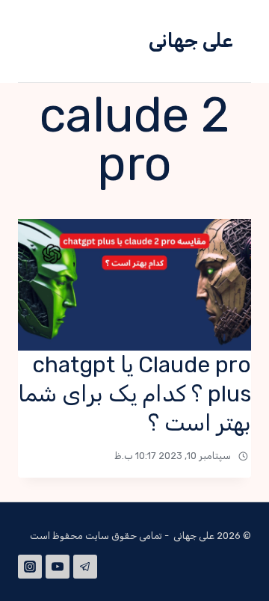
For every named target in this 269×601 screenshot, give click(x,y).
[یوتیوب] (57, 567)
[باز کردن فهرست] (51, 41)
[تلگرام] (85, 567)
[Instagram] (30, 567)
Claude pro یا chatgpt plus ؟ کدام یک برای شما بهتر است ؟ (134, 394)
